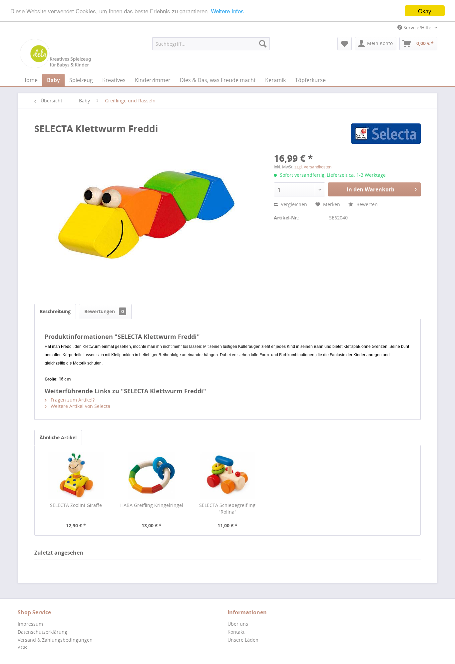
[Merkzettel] (344, 43)
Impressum (30, 624)
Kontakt (236, 632)
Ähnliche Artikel (58, 437)
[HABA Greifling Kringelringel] (152, 475)
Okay (424, 11)
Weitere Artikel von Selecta (79, 406)
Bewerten (366, 204)
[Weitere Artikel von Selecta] (386, 135)
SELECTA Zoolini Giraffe (76, 505)
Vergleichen (293, 204)
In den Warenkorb (370, 189)
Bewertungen (104, 311)
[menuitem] (211, 43)
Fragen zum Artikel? (72, 400)
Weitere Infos (227, 11)
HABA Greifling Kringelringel (151, 505)
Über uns (238, 624)
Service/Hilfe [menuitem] (417, 27)
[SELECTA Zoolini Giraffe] (76, 475)
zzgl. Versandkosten (312, 167)
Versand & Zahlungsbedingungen (55, 640)
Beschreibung (55, 311)
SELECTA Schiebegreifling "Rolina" (227, 508)
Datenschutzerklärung (42, 632)
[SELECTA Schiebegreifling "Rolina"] (227, 475)
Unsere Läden (243, 640)
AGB (22, 647)
